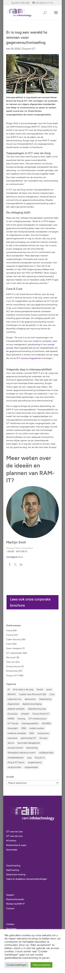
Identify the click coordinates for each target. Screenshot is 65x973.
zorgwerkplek (31, 767)
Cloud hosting (13, 865)
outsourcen (43, 733)
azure (49, 689)
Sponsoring (32, 748)
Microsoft (11, 657)
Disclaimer (11, 928)
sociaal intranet (15, 748)
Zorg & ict (40, 757)
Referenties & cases (16, 845)
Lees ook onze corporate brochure (30, 602)
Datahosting (45, 699)
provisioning (34, 344)
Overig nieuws (13, 666)
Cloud (9, 630)
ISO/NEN (46, 723)
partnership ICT (28, 738)
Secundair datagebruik (29, 743)
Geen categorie (14, 648)
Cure (51, 694)
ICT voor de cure (14, 836)
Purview (43, 738)
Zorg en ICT (29, 48)
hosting (21, 718)
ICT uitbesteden (14, 653)
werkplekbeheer (16, 757)
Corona (9, 635)
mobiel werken (36, 728)
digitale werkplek (16, 709)
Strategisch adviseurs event (21, 752)
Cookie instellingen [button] (17, 965)
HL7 (8, 311)
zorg (29, 757)
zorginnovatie (14, 767)
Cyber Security (13, 639)
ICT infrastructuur (37, 718)
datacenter (30, 699)
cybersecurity (14, 699)
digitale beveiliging (32, 704)
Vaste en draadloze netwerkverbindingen (26, 879)
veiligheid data (46, 752)
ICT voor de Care (14, 831)
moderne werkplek (17, 733)
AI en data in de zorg (23, 689)
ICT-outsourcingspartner (28, 358)
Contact (10, 908)
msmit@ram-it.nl (14, 557)
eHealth (25, 714)
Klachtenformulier (15, 899)
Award (40, 689)
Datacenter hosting (15, 874)
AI (9, 689)
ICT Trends (13, 723)
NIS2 (31, 733)
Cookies (10, 924)
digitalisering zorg (37, 709)
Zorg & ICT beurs (16, 762)
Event (9, 644)
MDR (23, 728)
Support (10, 895)
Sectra (11, 743)
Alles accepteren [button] (41, 965)
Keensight (13, 728)
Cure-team (52, 123)
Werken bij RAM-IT (15, 904)
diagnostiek (13, 704)
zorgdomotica (35, 762)
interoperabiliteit (30, 723)
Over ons (10, 662)
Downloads (11, 849)
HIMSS (11, 718)
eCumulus (13, 714)
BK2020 (12, 694)
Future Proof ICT (40, 714)
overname (12, 738)
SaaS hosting (12, 870)
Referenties (12, 671)
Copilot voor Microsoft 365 (32, 694)
